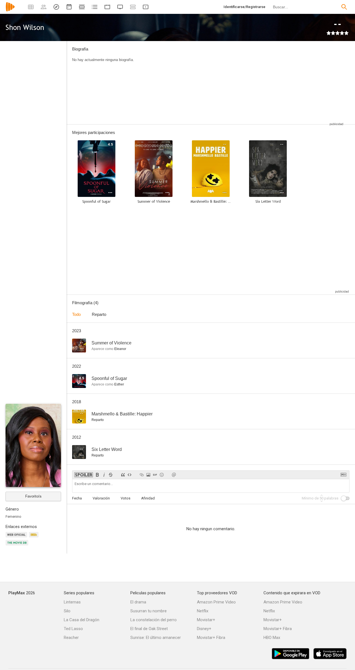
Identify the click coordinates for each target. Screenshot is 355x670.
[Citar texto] (123, 474)
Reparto (99, 314)
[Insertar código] (129, 474)
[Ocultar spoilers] (83, 474)
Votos (125, 498)
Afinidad (148, 498)
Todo (76, 314)
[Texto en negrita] (97, 474)
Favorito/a (33, 496)
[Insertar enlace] (141, 474)
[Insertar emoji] (161, 474)
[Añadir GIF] (155, 474)
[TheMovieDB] (18, 546)
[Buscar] (344, 7)
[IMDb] (34, 538)
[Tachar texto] (110, 474)
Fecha (77, 498)
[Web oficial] (17, 538)
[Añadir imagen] (148, 474)
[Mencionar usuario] (174, 474)
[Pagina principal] (10, 10)
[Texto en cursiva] (104, 474)
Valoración (101, 498)
